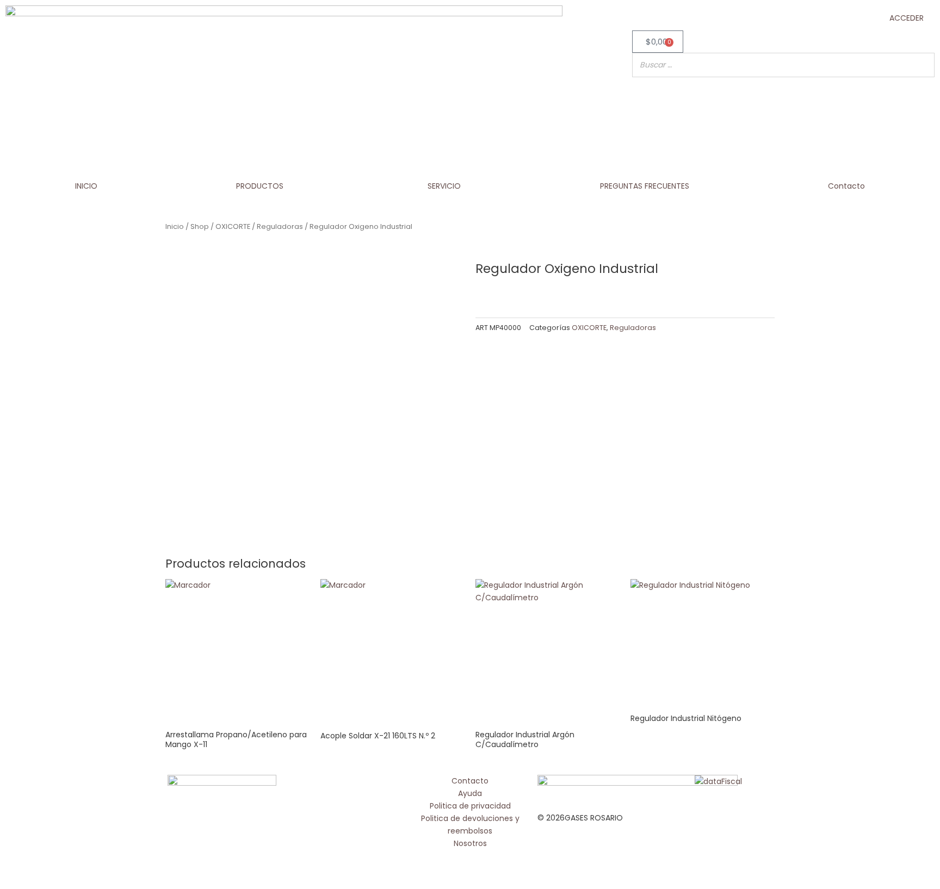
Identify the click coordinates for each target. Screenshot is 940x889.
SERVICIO (444, 186)
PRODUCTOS (259, 186)
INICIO (86, 186)
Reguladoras (280, 226)
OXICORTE (232, 226)
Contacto (846, 186)
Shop (199, 226)
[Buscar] (923, 65)
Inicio (174, 226)
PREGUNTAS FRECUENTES (644, 186)
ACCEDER (906, 18)
